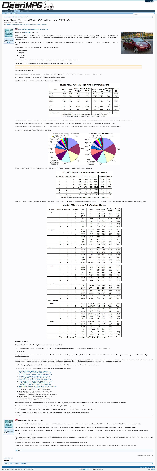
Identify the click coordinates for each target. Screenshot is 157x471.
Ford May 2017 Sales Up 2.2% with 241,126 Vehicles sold (34, 371)
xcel (19, 22)
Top (151, 467)
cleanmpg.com (16, 24)
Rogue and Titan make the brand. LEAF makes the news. (33, 29)
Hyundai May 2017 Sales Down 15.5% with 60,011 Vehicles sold (36, 381)
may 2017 (26, 24)
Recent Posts (14, 13)
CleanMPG (27, 32)
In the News (11, 22)
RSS (153, 467)
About (11, 11)
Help (146, 467)
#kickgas (9, 24)
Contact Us (142, 467)
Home (6, 11)
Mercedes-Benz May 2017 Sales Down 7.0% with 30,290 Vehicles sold (37, 386)
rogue (35, 24)
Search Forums (6, 13)
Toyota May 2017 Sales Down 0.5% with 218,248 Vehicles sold (35, 374)
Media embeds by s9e (30, 469)
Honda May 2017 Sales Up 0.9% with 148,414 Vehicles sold (34, 378)
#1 (152, 415)
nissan (31, 24)
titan (39, 24)
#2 (152, 447)
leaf (21, 24)
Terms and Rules (151, 469)
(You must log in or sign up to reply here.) (145, 455)
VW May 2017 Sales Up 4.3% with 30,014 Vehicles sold (33, 388)
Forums (16, 11)
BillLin (17, 450)
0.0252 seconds (85, 469)
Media (22, 11)
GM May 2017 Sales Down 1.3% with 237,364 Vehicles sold (35, 373)
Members (27, 11)
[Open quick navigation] (152, 17)
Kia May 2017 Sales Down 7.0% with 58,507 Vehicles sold (34, 383)
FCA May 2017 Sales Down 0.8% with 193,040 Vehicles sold (35, 376)
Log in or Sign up (149, 1)
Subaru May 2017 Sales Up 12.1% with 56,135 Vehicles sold (35, 384)
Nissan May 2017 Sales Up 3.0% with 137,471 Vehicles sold (35, 379)
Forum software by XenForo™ (13, 469)
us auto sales (44, 24)
